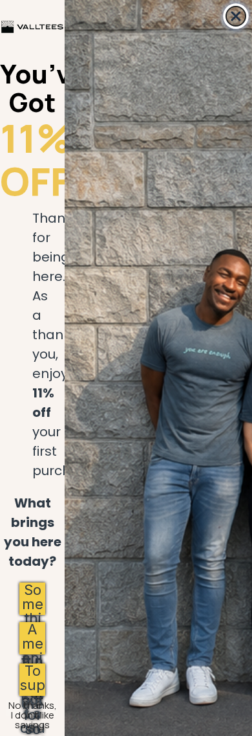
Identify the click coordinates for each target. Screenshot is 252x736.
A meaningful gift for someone (32, 638)
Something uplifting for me (32, 599)
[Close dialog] (236, 16)
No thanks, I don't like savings (32, 708)
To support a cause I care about (32, 680)
